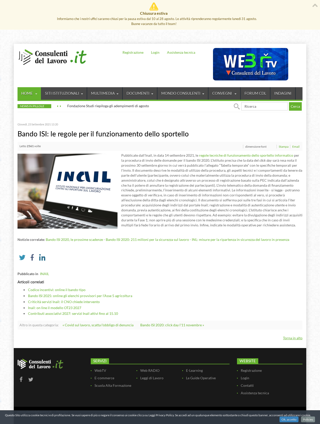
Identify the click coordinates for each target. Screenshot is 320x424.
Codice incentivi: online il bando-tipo (57, 290)
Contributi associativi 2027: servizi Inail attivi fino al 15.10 (73, 313)
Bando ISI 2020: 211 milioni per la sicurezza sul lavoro (147, 239)
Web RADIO (150, 370)
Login (155, 52)
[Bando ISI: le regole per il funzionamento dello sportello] (68, 191)
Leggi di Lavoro (152, 378)
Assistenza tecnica (181, 52)
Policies (308, 419)
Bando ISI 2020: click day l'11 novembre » (172, 325)
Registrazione (133, 52)
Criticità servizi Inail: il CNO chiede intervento (64, 302)
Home (27, 93)
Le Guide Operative (201, 378)
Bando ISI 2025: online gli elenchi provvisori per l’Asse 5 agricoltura (80, 296)
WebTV (100, 370)
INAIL (44, 274)
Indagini (283, 93)
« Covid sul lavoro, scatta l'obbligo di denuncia (98, 325)
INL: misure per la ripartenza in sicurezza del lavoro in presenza (240, 239)
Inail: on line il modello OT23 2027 (54, 308)
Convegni (222, 93)
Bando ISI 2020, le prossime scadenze (74, 239)
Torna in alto (292, 338)
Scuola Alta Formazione (112, 385)
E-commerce (104, 378)
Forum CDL (255, 93)
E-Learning (194, 370)
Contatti (247, 385)
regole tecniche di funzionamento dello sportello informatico (246, 155)
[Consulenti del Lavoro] (53, 56)
